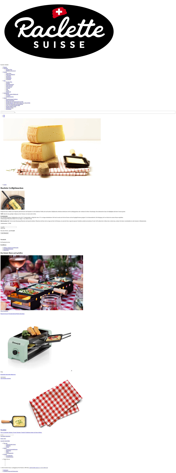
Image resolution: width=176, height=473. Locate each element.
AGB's (7, 90)
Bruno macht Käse (10, 100)
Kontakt (5, 454)
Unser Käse (8, 73)
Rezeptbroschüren (10, 84)
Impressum (5, 470)
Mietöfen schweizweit (11, 70)
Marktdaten (8, 450)
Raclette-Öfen (9, 69)
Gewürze (8, 88)
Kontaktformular (9, 456)
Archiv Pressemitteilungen (11, 449)
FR (4, 116)
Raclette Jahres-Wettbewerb (12, 94)
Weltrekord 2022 (9, 107)
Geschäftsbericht (9, 453)
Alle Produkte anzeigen (6, 378)
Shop (4, 80)
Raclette (5, 72)
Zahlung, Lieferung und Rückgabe (10, 247)
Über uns (5, 443)
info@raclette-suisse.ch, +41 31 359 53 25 (38, 467)
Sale (7, 89)
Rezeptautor (8, 109)
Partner (7, 447)
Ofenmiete (5, 68)
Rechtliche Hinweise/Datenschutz (10, 471)
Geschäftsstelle (9, 455)
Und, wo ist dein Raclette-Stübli (13, 105)
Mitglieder (8, 445)
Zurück (4, 184)
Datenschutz (6, 250)
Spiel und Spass (9, 85)
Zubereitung (8, 78)
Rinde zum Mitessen (10, 74)
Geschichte (8, 79)
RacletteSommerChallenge (12, 99)
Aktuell (5, 98)
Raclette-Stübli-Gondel (11, 106)
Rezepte (5, 67)
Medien (5, 448)
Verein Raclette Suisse (11, 444)
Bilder (7, 451)
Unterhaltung (6, 93)
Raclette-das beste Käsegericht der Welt (14, 101)
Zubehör (8, 83)
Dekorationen (9, 86)
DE (4, 115)
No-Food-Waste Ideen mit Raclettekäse (14, 104)
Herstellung (8, 77)
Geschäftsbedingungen (8, 248)
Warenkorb (8, 91)
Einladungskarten (10, 96)
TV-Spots (8, 95)
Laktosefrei (8, 75)
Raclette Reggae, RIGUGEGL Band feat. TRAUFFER (18, 103)
